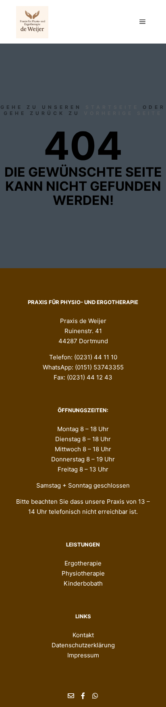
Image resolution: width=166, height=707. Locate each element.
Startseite (112, 107)
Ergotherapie (83, 563)
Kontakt (83, 635)
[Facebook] (83, 695)
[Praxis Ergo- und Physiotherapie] (32, 22)
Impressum (83, 655)
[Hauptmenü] (142, 22)
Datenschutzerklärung (83, 645)
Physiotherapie (83, 573)
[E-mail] (71, 695)
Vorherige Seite (123, 113)
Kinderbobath (83, 583)
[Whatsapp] (95, 695)
